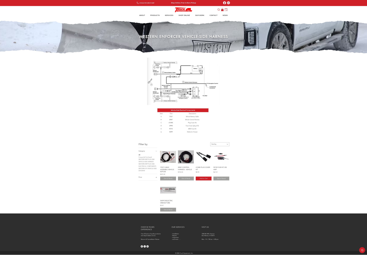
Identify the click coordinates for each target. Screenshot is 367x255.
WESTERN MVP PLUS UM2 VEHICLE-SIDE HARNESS (146, 160)
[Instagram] (228, 2)
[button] (219, 9)
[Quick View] (168, 157)
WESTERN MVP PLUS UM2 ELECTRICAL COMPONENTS (147, 165)
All (139, 155)
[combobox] (219, 144)
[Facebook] (224, 2)
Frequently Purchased (145, 157)
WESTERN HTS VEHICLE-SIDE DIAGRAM (148, 170)
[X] (145, 246)
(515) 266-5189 (143, 3)
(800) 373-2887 (150, 3)
